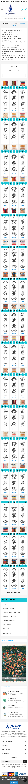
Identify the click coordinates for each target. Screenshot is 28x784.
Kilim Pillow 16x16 (7, 640)
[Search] (24, 18)
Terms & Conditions (7, 779)
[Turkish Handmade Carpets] (14, 663)
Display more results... (14, 592)
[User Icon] (22, 10)
